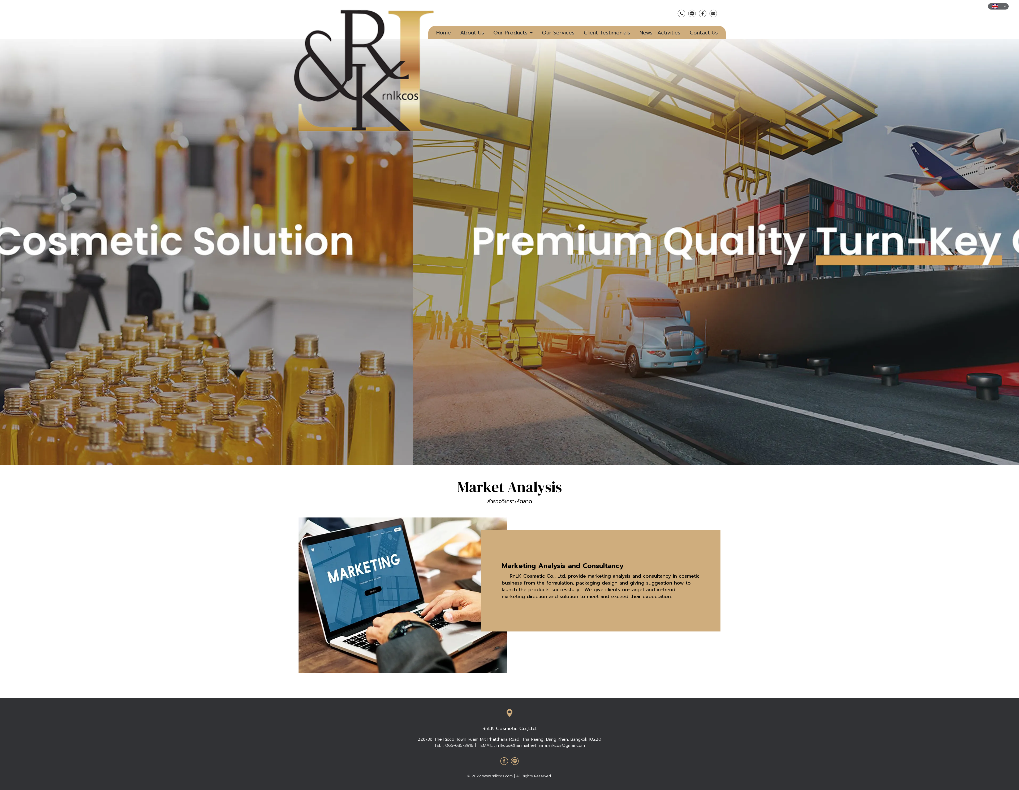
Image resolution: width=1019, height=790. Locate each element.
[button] (76, 252)
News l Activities (660, 33)
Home (443, 33)
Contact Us (704, 33)
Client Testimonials (607, 33)
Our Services (558, 33)
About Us (472, 33)
